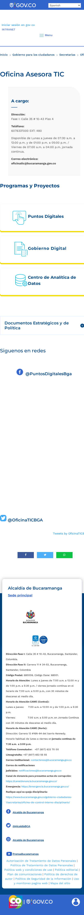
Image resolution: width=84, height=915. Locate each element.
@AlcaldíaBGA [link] (21, 826)
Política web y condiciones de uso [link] (28, 869)
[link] (22, 7)
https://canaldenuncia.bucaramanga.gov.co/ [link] (31, 781)
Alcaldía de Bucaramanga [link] (28, 812)
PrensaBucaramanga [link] (26, 853)
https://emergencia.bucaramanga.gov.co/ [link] (45, 786)
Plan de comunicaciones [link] (24, 874)
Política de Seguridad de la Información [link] (43, 878)
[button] (74, 35)
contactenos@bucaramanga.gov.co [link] (51, 760)
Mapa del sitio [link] (60, 883)
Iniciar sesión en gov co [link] (18, 25)
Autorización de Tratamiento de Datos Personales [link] (41, 860)
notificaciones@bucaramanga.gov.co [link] (40, 770)
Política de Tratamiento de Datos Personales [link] (41, 865)
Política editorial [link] (66, 869)
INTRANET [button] (8, 29)
